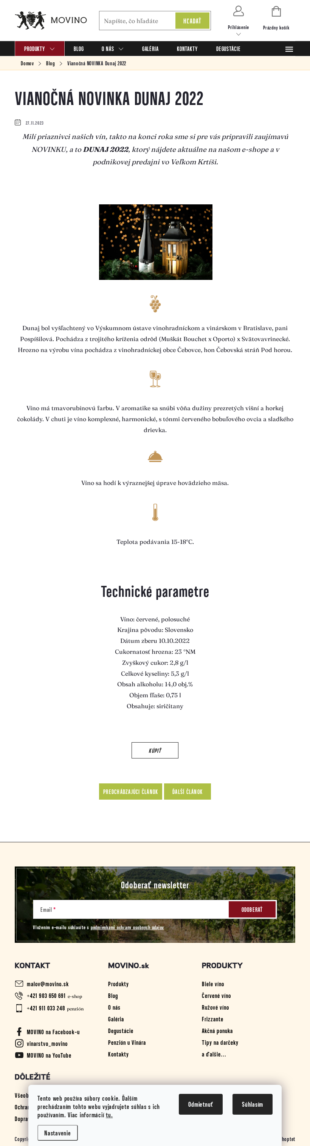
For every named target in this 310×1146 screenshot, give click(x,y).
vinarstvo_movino (47, 1043)
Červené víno (216, 995)
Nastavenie (57, 1133)
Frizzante (212, 1019)
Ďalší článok (187, 791)
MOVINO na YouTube (49, 1055)
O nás (114, 1007)
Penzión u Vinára (127, 1042)
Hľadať (192, 21)
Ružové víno (215, 1007)
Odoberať (252, 909)
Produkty (118, 984)
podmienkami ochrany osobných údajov (127, 927)
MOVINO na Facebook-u (53, 1032)
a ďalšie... (214, 1054)
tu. (109, 1114)
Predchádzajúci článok (130, 791)
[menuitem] (39, 48)
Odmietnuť (200, 1104)
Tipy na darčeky (220, 1042)
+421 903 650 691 (46, 995)
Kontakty (118, 1054)
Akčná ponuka (217, 1030)
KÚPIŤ (155, 750)
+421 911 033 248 (46, 1008)
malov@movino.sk (48, 984)
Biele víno (213, 984)
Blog (113, 995)
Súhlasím (252, 1104)
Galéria (116, 1019)
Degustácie (120, 1030)
